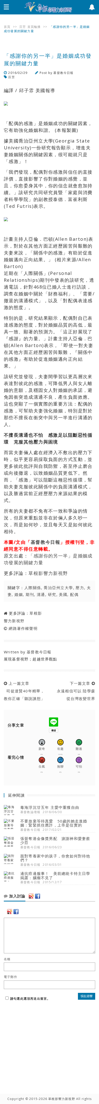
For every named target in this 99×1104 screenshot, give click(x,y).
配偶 (74, 594)
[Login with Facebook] (37, 896)
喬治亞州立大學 (58, 587)
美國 (63, 594)
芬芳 (22, 27)
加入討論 (16, 896)
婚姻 (18, 594)
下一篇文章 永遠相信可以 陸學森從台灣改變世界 (74, 691)
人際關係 (32, 587)
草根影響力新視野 (48, 573)
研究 (52, 594)
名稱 (7, 959)
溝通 (41, 594)
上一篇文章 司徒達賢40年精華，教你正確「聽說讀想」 (24, 691)
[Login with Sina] (31, 896)
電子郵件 (10, 977)
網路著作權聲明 (23, 628)
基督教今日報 (63, 73)
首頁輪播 (34, 27)
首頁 (7, 27)
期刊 (30, 594)
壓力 (80, 587)
